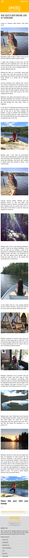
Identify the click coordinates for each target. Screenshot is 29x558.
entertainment (7, 548)
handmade (5, 542)
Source (2, 507)
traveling (5, 556)
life (3, 550)
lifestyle (5, 539)
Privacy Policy (5, 537)
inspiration (5, 545)
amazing (4, 553)
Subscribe (24, 1)
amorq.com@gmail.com (15, 525)
